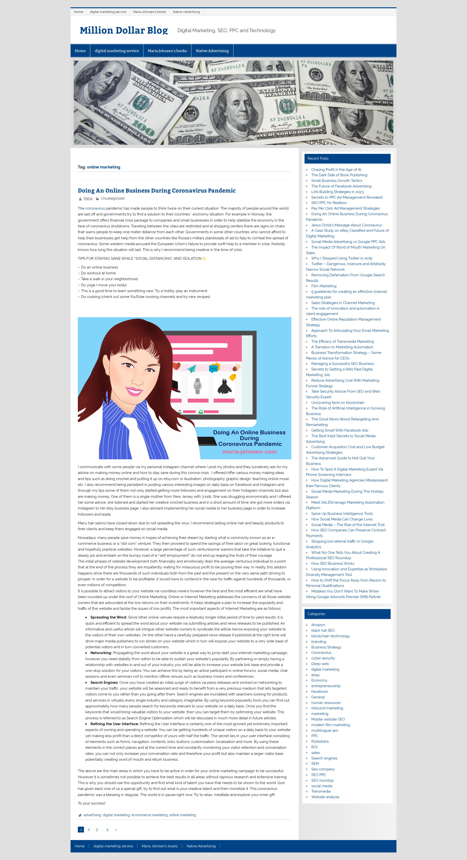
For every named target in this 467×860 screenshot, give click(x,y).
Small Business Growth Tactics (336, 180)
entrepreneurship (326, 686)
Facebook (319, 691)
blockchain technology (330, 636)
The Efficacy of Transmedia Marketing (342, 341)
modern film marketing (330, 725)
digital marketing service (108, 12)
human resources (326, 703)
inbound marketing (327, 708)
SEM (315, 763)
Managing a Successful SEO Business (342, 363)
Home (78, 12)
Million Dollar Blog (124, 30)
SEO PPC (318, 775)
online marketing (183, 815)
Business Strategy (326, 647)
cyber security (323, 658)
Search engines (324, 758)
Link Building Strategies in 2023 (337, 192)
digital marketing (116, 815)
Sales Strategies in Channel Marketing (343, 303)
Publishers (320, 741)
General (318, 697)
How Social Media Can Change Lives (342, 519)
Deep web (320, 664)
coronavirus (95, 208)
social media (321, 786)
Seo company (323, 769)
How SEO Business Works (332, 563)
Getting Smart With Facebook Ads (339, 430)
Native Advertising (186, 12)
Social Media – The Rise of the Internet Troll (348, 525)
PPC (314, 736)
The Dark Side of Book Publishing (339, 175)
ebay (315, 675)
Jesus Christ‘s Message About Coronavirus (346, 225)
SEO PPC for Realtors (329, 203)
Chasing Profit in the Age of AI (336, 169)
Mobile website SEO (328, 719)
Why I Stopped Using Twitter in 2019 (341, 258)
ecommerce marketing (150, 815)
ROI (314, 747)
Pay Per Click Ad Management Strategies (345, 208)
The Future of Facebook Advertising (341, 186)
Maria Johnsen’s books (149, 12)
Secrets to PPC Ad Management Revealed (346, 197)
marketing (319, 714)
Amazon (318, 625)
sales (315, 752)
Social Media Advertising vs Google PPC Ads (348, 242)
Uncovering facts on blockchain (337, 402)
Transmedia (321, 791)
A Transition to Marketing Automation (342, 347)
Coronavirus (321, 652)
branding (318, 641)
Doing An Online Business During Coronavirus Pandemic (157, 190)
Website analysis (325, 797)
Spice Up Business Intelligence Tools (342, 513)
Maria (88, 198)
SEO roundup (322, 780)
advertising (92, 815)
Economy (319, 680)
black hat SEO (323, 630)
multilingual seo (324, 730)
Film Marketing (323, 286)
